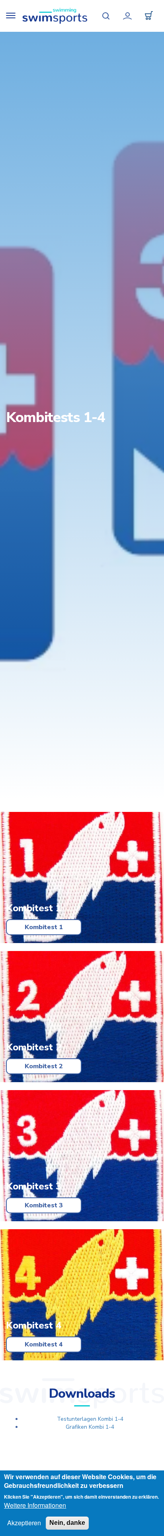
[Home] (55, 16)
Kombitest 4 (44, 1344)
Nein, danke (67, 1522)
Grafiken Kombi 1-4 (90, 1427)
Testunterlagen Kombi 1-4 (90, 1419)
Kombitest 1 (44, 927)
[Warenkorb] (149, 16)
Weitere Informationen (35, 1505)
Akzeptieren (24, 1523)
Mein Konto (127, 16)
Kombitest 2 (44, 1066)
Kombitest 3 (44, 1205)
